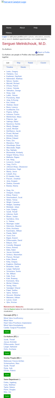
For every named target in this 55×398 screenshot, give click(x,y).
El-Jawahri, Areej (12, 176)
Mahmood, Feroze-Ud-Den (14, 361)
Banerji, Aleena (12, 186)
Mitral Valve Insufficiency (13, 318)
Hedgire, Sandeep (13, 205)
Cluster (43, 63)
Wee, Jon (7, 392)
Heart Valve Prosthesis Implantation (18, 323)
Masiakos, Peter (12, 143)
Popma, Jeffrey (12, 112)
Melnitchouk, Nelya (13, 117)
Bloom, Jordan (12, 217)
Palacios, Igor (11, 119)
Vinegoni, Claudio (13, 193)
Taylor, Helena (9, 387)
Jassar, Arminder (12, 252)
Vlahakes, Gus (12, 74)
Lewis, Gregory (12, 72)
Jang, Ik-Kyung (12, 100)
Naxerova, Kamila (13, 124)
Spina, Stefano (12, 293)
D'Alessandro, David (14, 240)
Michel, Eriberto (12, 283)
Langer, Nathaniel (13, 269)
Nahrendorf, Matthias (14, 79)
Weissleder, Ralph (13, 148)
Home (8, 28)
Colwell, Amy (11, 174)
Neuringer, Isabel (12, 224)
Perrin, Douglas (10, 390)
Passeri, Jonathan (13, 179)
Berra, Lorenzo (12, 107)
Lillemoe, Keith (12, 214)
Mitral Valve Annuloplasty (13, 325)
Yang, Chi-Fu (11, 164)
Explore (7, 332)
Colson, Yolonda (12, 88)
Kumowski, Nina (12, 281)
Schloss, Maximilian (14, 255)
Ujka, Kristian (11, 302)
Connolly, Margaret (13, 245)
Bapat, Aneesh (12, 238)
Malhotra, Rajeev (12, 157)
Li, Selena (10, 221)
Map (18, 63)
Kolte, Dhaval (11, 259)
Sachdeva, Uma (12, 219)
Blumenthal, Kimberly (14, 152)
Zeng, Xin (10, 190)
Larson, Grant (11, 300)
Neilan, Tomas (11, 200)
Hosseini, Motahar (13, 295)
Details (23, 67)
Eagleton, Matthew (13, 264)
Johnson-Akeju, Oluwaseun (17, 167)
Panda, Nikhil (11, 233)
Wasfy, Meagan (12, 126)
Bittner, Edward (12, 138)
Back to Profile (44, 52)
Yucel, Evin (10, 236)
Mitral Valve (8, 321)
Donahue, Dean (12, 136)
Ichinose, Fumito (12, 114)
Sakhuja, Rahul (12, 122)
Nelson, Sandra (12, 81)
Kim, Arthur (10, 102)
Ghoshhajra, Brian (13, 145)
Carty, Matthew (9, 385)
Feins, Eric (10, 141)
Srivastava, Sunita (13, 271)
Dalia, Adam (11, 250)
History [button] (9, 33)
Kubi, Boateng (11, 278)
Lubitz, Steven (12, 95)
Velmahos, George (13, 91)
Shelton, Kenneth (13, 183)
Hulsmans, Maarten (13, 226)
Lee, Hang (10, 160)
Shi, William (11, 274)
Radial (30, 63)
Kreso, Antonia (12, 247)
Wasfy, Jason (11, 172)
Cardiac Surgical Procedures (15, 328)
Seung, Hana (11, 286)
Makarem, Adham (13, 297)
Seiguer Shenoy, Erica (15, 155)
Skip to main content (11, 3)
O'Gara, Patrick (12, 86)
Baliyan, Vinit (11, 243)
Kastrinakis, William (14, 231)
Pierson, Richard (12, 257)
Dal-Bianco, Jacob (13, 131)
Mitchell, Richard (12, 83)
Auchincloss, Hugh (13, 169)
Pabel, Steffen (11, 290)
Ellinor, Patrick (12, 195)
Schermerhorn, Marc (11, 363)
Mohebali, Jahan (12, 207)
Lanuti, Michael (12, 129)
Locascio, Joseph (13, 162)
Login (4, 37)
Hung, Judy (10, 93)
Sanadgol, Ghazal (13, 288)
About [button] (22, 28)
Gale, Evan (10, 276)
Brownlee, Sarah (12, 267)
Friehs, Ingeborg (10, 382)
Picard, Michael (12, 133)
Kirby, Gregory (11, 262)
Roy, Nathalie (11, 150)
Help (36, 28)
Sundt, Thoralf (11, 212)
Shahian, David (12, 105)
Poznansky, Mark (13, 98)
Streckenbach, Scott (14, 197)
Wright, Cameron (12, 202)
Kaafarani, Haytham (14, 76)
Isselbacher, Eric (12, 110)
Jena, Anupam (11, 181)
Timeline (9, 67)
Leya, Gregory (11, 209)
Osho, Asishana (12, 228)
